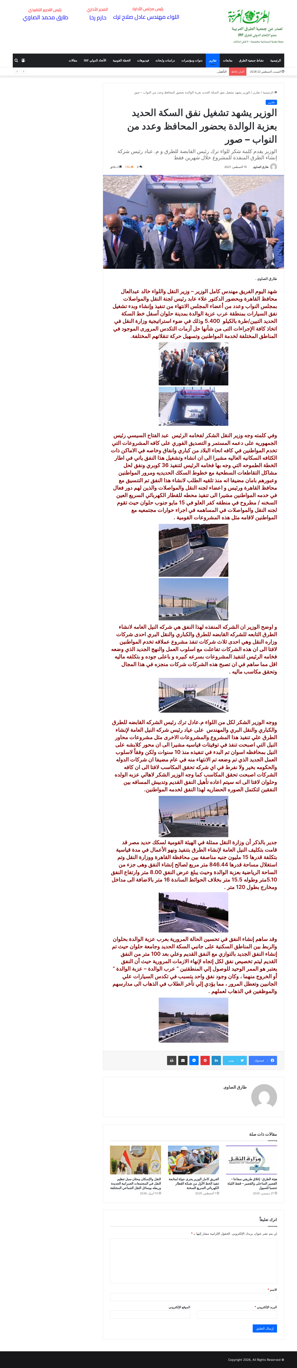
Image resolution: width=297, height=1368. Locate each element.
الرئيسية (275, 60)
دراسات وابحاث (165, 60)
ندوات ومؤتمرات (192, 60)
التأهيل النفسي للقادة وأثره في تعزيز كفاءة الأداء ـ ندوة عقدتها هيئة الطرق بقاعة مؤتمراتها (169, 71)
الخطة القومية (122, 60)
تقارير (212, 60)
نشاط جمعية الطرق (251, 60)
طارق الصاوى (261, 167)
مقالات (73, 60)
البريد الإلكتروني (266, 1307)
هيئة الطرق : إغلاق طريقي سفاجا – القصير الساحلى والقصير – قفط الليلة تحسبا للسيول (252, 1183)
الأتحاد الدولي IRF (95, 60)
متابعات (227, 60)
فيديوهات (143, 60)
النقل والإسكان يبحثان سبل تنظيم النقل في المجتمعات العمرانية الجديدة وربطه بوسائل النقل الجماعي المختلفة (135, 1183)
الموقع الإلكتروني (179, 1307)
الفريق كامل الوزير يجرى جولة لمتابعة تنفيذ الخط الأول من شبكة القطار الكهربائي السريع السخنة (194, 1183)
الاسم (272, 1289)
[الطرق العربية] (255, 26)
